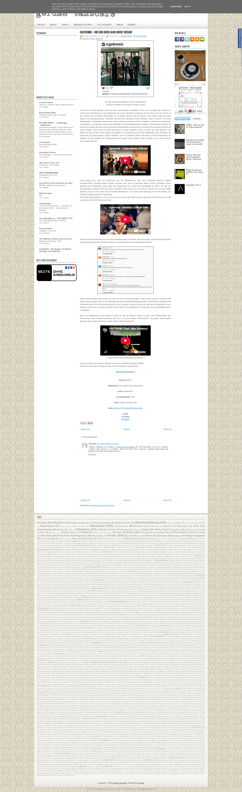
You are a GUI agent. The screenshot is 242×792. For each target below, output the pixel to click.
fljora (196, 771)
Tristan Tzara (147, 751)
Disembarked (109, 593)
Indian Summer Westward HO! (104, 636)
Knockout (78, 649)
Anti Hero (123, 552)
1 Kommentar (141, 36)
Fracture (39, 612)
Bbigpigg (200, 558)
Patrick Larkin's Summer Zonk (101, 686)
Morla (178, 669)
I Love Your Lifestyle (178, 632)
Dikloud (188, 591)
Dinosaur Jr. (197, 591)
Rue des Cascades (154, 701)
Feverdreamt (115, 608)
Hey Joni (177, 628)
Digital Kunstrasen (177, 591)
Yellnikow (105, 766)
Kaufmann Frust (108, 645)
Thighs (39, 743)
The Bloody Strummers (181, 725)
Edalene (189, 597)
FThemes (97, 789)
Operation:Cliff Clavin (44, 682)
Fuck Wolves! (182, 612)
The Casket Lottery (92, 727)
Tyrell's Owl (155, 753)
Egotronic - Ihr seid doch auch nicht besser (106, 32)
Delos (153, 586)
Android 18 (186, 550)
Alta (185, 547)
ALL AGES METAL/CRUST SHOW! (52, 221)
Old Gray (112, 680)
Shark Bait (176, 708)
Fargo (183, 606)
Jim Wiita (79, 641)
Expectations (189, 604)
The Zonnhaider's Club (126, 740)
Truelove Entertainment (61, 753)
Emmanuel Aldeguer (117, 602)
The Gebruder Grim (82, 730)
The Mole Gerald (90, 734)
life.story (70, 773)
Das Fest (51, 584)
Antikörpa (142, 552)
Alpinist (164, 547)
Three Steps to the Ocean (185, 743)
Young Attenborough (170, 766)
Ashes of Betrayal (176, 554)
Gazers (68, 617)
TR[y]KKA (47, 723)
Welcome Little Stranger (51, 762)
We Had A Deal (107, 760)
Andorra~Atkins (162, 550)
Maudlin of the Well (71, 664)
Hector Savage (44, 628)
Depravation (185, 586)
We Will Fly (149, 760)
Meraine (99, 667)
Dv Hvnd (178, 595)
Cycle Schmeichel (106, 582)
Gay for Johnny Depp (50, 617)
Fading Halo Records (104, 606)
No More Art (154, 675)
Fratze (80, 612)
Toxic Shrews (140, 749)
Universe (42, 756)
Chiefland (122, 573)
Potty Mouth (166, 690)
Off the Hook (56, 680)
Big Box (142, 560)
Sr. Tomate (185, 717)
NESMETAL (161, 671)
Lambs (76, 654)
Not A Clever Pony (43, 677)
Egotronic (99, 39)
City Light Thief (95, 575)
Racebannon (81, 695)
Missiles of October (99, 669)
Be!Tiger (39, 560)
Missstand (110, 669)
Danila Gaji (199, 582)
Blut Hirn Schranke (162, 563)
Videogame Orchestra (64, 758)
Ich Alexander (145, 634)
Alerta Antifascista (180, 545)
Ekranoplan (139, 599)
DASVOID (124, 582)
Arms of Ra (80, 554)
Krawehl (48, 651)
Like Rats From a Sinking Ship (65, 658)
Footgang (136, 610)
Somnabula (125, 714)
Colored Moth (91, 578)
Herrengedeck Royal (139, 628)
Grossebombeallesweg (197, 621)
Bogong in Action (197, 563)
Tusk (138, 753)
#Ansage (85, 523)
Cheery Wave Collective (76, 573)
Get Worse (153, 617)
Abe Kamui (180, 543)
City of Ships (106, 575)
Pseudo (103, 693)
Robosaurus (192, 699)
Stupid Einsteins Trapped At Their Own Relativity (61, 721)
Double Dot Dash (67, 595)
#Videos (90, 539)
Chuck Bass (58, 575)
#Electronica (182, 526)
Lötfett (144, 660)
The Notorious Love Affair (107, 734)
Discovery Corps (97, 593)
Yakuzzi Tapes (94, 766)
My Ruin (123, 671)
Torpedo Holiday (81, 749)
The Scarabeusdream (142, 736)
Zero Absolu (199, 769)
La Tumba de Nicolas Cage (176, 651)
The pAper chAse (142, 740)
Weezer (191, 760)
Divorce (181, 593)
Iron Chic (167, 636)
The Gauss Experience (66, 730)
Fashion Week (42, 608)
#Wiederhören (143, 539)
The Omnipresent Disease (139, 734)
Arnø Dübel (97, 554)
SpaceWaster (64, 717)
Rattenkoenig (134, 695)
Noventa (99, 677)
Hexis (160, 628)
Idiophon (167, 634)
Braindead (127, 565)
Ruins (177, 701)
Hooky (95, 630)
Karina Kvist (60, 645)
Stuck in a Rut (198, 719)
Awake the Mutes (156, 556)
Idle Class (177, 634)
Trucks (188, 751)
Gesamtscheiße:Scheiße (140, 617)
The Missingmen (77, 734)
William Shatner (68, 764)
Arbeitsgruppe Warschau (186, 552)
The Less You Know (159, 732)
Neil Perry (116, 673)
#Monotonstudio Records (101, 532)
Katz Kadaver (95, 645)
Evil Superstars (178, 604)
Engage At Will (164, 602)
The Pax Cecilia (185, 734)
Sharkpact (185, 708)
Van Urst (149, 756)
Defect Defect (132, 586)
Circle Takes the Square (72, 575)
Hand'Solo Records (43, 625)
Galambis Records (155, 615)
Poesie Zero (103, 690)
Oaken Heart (191, 677)
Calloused (61, 569)
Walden (156, 758)
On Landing (144, 680)
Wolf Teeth (187, 764)
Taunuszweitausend (167, 723)
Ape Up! (172, 552)
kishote (57, 773)
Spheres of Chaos (126, 717)
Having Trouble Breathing (189, 625)
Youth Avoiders (70, 769)
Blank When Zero (98, 563)
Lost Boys (92, 660)
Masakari (47, 664)
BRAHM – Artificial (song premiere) (52, 185)
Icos (154, 634)
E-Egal (77, 597)
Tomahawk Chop (188, 747)
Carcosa (200, 569)
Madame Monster (197, 660)
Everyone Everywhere (163, 604)
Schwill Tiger (138, 706)
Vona (103, 758)
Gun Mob (71, 623)
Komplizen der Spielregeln (146, 649)
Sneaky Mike (140, 712)
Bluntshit (150, 563)
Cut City (88, 582)
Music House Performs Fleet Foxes (86, 671)
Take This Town (89, 723)
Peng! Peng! (181, 686)
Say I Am (51, 706)
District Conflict (158, 593)
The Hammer (161, 730)
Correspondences (83, 580)
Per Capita (199, 686)
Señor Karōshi (121, 708)
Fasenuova (191, 606)
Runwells (48, 703)
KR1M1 (165, 643)
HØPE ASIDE (48, 632)
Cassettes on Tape (63, 571)
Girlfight (200, 617)
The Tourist (56, 740)
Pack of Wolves (42, 684)
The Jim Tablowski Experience (110, 732)
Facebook (127, 408)
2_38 (81, 541)
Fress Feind (128, 612)
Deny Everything (173, 586)
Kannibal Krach (200, 643)
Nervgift (157, 673)
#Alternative (58, 522)
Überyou (45, 775)
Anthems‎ (114, 552)
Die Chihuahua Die (194, 589)
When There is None (182, 762)
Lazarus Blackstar (153, 654)
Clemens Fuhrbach (127, 575)
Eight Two (90, 599)
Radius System (93, 695)
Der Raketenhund (43, 589)
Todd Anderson (67, 747)
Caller (39, 569)
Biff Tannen (124, 560)
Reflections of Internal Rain (46, 697)
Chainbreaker (148, 571)
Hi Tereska (186, 628)
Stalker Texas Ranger (60, 719)
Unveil (74, 756)
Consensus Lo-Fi (188, 578)
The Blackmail (167, 725)
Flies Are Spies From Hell (64, 610)
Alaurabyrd (149, 545)
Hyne (195, 630)
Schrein (113, 706)
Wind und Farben (89, 764)
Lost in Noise (112, 660)
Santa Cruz (177, 703)
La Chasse (143, 651)
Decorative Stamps (119, 586)
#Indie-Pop (160, 529)
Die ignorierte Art (129, 591)
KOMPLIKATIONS (155, 643)
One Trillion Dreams (196, 680)
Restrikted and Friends (158, 697)
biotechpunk (44, 142)
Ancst (93, 550)
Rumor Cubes (198, 701)
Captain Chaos (177, 569)
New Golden (52, 675)
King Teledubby (157, 647)
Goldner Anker (182, 619)
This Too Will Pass (118, 743)
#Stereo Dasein (64, 539)
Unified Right (201, 753)
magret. (77, 773)
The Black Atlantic (154, 725)
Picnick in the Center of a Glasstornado (159, 688)
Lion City (94, 658)
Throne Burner (46, 745)
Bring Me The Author (167, 565)
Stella (105, 719)
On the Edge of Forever (159, 680)
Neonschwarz (137, 673)
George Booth (100, 617)
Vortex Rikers (111, 758)
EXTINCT (85, 597)
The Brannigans (69, 727)
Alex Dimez (192, 545)
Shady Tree (148, 708)
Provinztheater (85, 693)
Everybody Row (148, 604)
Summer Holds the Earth (127, 721)
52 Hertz (134, 541)
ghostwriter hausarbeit (125, 447)
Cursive (80, 582)
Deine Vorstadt (144, 586)
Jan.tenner (182, 639)
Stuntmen (40, 721)
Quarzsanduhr (198, 693)
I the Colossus (122, 634)
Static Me (98, 719)
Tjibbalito (47, 747)
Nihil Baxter (74, 675)
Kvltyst (79, 651)
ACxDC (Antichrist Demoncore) (127, 543)
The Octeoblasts (122, 734)
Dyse (203, 595)
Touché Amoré (121, 749)
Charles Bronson (181, 571)
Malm (86, 662)
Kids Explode (119, 647)
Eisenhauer (123, 599)
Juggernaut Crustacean (81, 643)
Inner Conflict (134, 636)
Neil (109, 673)
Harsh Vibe (120, 625)
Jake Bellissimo (125, 639)
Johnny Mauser (49, 643)
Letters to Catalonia (153, 656)
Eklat (131, 599)
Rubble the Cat (140, 701)
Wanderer (187, 758)
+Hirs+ (163, 539)
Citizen (85, 575)
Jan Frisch (161, 639)
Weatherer (182, 760)
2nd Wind (89, 541)
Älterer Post (168, 429)
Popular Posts (182, 119)
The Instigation (83, 732)
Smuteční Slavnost (93, 712)
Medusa (200, 664)
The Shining (174, 736)
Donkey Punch (198, 593)
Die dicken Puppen (115, 591)
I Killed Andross (148, 632)
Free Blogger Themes (129, 789)
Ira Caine (144, 636)
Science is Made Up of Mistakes (155, 706)
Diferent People (164, 591)
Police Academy (114, 690)
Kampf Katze (188, 643)
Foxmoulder (192, 610)
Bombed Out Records (44, 565)
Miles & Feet (179, 667)
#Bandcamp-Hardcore (102, 523)
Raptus (124, 695)
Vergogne (190, 756)
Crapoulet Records (145, 580)
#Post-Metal (200, 532)
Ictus (159, 634)
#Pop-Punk (164, 532)
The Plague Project (78, 736)
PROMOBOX (131, 24)
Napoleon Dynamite (51, 673)
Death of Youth (52, 586)
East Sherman (126, 597)
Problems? (74, 693)
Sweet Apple (190, 721)
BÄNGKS (170, 567)
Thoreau (129, 743)
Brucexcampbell (64, 567)
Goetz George (152, 619)
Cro (177, 580)
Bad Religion (102, 558)
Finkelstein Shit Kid (189, 608)
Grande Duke (95, 621)
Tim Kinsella (160, 745)
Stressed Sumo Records (167, 719)
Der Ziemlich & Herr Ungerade (79, 589)
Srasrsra (193, 717)
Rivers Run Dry (159, 699)
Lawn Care (126, 654)
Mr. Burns (54, 671)
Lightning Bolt (187, 656)
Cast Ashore (75, 571)
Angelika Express (51, 552)
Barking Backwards (159, 558)
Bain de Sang (123, 558)
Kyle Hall (86, 651)
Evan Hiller (121, 604)
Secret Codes (188, 706)
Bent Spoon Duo (112, 560)
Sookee (152, 714)
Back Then (70, 558)
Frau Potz (97, 612)
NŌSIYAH (143, 677)
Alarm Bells (139, 545)
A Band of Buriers (183, 541)
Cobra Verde (166, 575)
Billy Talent (169, 560)
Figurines (160, 608)
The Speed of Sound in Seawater (98, 738)
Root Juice (85, 701)
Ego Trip (71, 599)
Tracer (149, 749)
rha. (95, 773)
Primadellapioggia (54, 693)
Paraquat (200, 684)
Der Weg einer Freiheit (58, 589)
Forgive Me (175, 610)
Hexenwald (152, 628)
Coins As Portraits (186, 575)
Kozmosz (194, 649)
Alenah (169, 545)
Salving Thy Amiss (165, 703)
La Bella (121, 651)
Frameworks (49, 612)
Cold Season (41, 578)
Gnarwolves (141, 619)
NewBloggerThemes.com (147, 789)
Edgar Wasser (61, 599)
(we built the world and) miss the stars (55, 183)
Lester (142, 656)
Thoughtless (138, 743)
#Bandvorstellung (146, 522)
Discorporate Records (68, 593)
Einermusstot (113, 599)
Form (183, 610)
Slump (74, 712)
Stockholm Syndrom (116, 719)
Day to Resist (115, 584)
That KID (101, 725)
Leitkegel (81, 656)
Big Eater (150, 560)
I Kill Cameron (135, 632)
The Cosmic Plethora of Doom (158, 727)
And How (101, 550)
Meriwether (108, 667)
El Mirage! (174, 599)
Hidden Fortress (197, 628)
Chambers (158, 571)
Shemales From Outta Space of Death (55, 710)
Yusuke (90, 769)
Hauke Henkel (140, 625)
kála (63, 773)
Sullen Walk (112, 721)
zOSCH (189, 773)
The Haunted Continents (176, 730)
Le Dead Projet (166, 654)
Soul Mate (174, 714)
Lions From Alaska (149, 658)
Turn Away (110, 753)
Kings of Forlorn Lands (172, 647)
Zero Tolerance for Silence (46, 771)
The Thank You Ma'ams (165, 738)
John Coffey (128, 641)
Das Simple (60, 584)
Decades (87, 586)
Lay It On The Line (138, 654)
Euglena (112, 604)
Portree (124, 690)
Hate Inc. (130, 625)
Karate (51, 645)
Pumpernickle (136, 693)
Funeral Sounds (56, 615)
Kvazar (63, 651)
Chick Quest (113, 573)
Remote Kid (106, 697)
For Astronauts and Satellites (151, 610)
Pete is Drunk (66, 688)
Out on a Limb (119, 682)
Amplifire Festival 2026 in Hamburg (52, 115)
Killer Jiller (137, 647)
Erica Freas (48, 604)
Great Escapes (117, 621)
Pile (40, 196)
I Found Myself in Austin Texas (92, 632)
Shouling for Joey (125, 710)
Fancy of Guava (149, 606)
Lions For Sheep (134, 658)
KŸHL (109, 651)
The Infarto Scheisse (68, 732)
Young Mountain (185, 766)
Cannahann (116, 569)
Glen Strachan (101, 619)
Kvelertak (71, 651)
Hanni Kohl (55, 625)
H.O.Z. (118, 623)
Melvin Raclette (70, 667)
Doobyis (46, 595)
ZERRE (97, 769)
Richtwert (92, 699)
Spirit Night (147, 717)
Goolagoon (53, 621)
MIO (150, 660)
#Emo (196, 526)
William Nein (56, 764)
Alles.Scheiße (140, 547)
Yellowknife (116, 766)
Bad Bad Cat (91, 558)
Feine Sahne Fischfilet (68, 608)
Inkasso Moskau (122, 636)
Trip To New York (135, 751)
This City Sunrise (63, 743)
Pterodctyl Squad (114, 693)
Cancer (107, 569)
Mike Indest (169, 667)
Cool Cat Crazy (69, 580)
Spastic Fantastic (86, 717)
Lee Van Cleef (200, 654)
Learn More (176, 6)
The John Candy (128, 732)
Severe (94, 708)
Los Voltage (71, 660)
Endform (154, 602)
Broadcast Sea (181, 565)
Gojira (161, 619)
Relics (97, 697)
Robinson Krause (180, 699)
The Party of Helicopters (170, 734)
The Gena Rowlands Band (100, 730)
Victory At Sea (49, 758)
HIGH (134, 623)
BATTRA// (199, 556)
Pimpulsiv (197, 688)
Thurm (65, 745)
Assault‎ (41, 556)
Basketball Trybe (188, 558)
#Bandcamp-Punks (122, 523)
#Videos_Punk (103, 539)
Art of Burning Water (117, 554)
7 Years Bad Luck (157, 541)
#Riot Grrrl (137, 536)
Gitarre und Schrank (43, 619)
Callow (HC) (71, 569)
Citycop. (115, 575)
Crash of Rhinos (159, 580)
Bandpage (117, 408)
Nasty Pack (63, 673)
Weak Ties (173, 760)
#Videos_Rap (116, 539)
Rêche (62, 703)
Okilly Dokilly (81, 680)
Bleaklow (110, 563)
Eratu (201, 602)
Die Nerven (74, 591)
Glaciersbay (73, 619)
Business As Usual (121, 567)
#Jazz (41, 532)
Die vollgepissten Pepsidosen (146, 591)
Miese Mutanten (157, 667)
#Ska (43, 539)
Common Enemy (138, 578)
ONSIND (176, 677)
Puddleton (126, 693)
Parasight (40, 686)
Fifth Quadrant (138, 608)
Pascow (72, 686)
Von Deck (96, 758)
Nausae (92, 673)
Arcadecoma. (63, 554)
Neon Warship (126, 673)
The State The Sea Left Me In (121, 738)
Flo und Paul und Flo (82, 610)
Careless (40, 571)
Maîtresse (117, 664)
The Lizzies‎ (185, 732)
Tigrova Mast (118, 745)
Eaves (146, 597)
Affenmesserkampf (55, 545)
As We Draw (130, 554)
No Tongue (164, 675)
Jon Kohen (67, 643)
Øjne (38, 775)
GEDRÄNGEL (102, 615)
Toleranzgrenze (140, 747)
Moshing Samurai (42, 671)
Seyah (112, 708)
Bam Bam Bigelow (137, 558)
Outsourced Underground (145, 682)
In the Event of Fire (61, 636)
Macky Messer (184, 660)
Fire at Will (50, 610)
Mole (154, 669)
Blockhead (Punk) (139, 563)
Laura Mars (116, 654)
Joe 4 (108, 641)
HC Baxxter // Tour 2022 (48, 175)
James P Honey (137, 639)
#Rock (149, 535)
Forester (166, 610)
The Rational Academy (109, 736)
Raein (103, 695)
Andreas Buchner (175, 550)
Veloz (175, 756)
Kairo (172, 643)
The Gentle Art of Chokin (119, 730)
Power (174, 690)
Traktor (178, 749)
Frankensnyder (71, 612)
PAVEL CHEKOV (171, 682)
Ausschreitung (118, 556)
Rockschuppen (126, 36)
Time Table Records (183, 745)
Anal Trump (77, 550)
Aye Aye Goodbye (180, 556)
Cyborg (96, 582)
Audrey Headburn (92, 556)
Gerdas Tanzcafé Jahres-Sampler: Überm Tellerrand (193, 157)
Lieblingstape (45, 203)
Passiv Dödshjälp (83, 686)
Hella (64, 628)
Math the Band (58, 664)
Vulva (126, 758)
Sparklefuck (74, 717)
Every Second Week (133, 604)
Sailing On (142, 703)
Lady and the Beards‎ (46, 654)
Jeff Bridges (199, 639)
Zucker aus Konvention (90, 771)
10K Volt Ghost (200, 539)
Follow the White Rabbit (112, 610)
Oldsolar (128, 680)
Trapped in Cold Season (51, 751)
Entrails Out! (193, 602)
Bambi (148, 558)
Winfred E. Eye (102, 764)
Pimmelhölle (187, 688)
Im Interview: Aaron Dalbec (49, 165)
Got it (187, 6)
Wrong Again (71, 766)
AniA (61, 552)
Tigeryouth (108, 745)
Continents (201, 578)
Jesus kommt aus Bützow (65, 641)
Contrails (42, 580)
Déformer (53, 597)
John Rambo (180, 641)
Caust (100, 571)
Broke (191, 565)
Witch (147, 764)
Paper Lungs (161, 684)
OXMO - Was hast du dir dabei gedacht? (195, 126)
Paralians (191, 684)
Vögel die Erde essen (137, 758)
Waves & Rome (42, 760)
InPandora (88, 636)
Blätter (173, 563)
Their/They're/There (165, 740)
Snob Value (150, 712)
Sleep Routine (198, 710)
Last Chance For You (97, 654)
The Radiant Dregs (93, 736)
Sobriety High (161, 712)
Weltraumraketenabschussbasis (72, 762)
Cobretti (175, 575)
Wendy (87, 762)
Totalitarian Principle (108, 749)
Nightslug (65, 675)
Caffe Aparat (187, 567)
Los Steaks (61, 660)
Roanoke (169, 699)
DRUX (144, 582)
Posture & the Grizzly (152, 690)
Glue (133, 619)
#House (136, 530)
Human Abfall (150, 630)
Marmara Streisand (173, 662)
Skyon (181, 710)
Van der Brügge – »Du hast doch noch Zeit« (55, 155)
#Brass (169, 523)
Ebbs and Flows (155, 597)
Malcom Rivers (63, 662)
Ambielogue (67, 550)
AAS (112, 543)
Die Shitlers (92, 591)
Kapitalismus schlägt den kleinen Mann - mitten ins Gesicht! (195, 142)
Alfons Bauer (56, 547)
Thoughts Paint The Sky (152, 743)
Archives (196, 119)
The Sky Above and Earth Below (53, 738)
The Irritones (94, 732)
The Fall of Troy (197, 727)
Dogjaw (188, 593)
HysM (201, 630)
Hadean (172, 623)
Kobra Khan (104, 649)
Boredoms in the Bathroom (63, 565)
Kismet (198, 647)
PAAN (161, 682)
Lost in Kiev (101, 660)
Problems (65, 693)
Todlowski (107, 747)
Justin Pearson (131, 643)
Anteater (105, 552)
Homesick (77, 630)
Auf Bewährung (105, 556)
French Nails (107, 612)
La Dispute (152, 651)
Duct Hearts (141, 595)
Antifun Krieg (132, 552)
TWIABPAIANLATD (59, 723)
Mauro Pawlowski (85, 664)
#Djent (84, 526)
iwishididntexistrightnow (44, 773)
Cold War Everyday (54, 578)
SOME (84, 703)
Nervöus (165, 673)
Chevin (104, 573)
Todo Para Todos (118, 747)
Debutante (78, 586)
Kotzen (186, 649)
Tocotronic (56, 747)
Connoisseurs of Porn (174, 578)
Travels (77, 751)
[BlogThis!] (83, 423)
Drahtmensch (107, 595)
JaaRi (91, 639)
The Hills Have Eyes (193, 730)
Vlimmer (87, 758)
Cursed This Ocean (69, 582)
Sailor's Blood (152, 703)
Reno (114, 697)
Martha (200, 662)
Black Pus (51, 563)
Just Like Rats (106, 643)
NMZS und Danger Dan (175, 671)
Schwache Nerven (125, 706)
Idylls (184, 634)
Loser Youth (82, 660)
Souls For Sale (198, 714)
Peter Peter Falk (100, 688)
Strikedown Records (184, 719)
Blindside (119, 563)
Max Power (97, 664)
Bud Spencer (108, 567)
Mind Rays (199, 667)
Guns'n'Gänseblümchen (84, 623)
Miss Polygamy (85, 669)
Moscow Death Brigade (195, 669)
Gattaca (197, 615)
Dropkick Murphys (119, 595)
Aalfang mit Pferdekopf (165, 543)
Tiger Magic (98, 745)
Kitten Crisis (51, 649)
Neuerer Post (85, 429)
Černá (52, 775)
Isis (204, 636)
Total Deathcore (94, 749)
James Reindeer (150, 639)
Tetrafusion (91, 725)
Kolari (120, 649)
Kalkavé (179, 643)
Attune (81, 556)
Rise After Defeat (134, 699)
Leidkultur (73, 656)
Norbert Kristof (198, 675)
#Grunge (60, 530)
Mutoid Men (114, 671)
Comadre (121, 578)
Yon (134, 766)
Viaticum (39, 758)
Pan (135, 684)
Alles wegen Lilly (128, 547)
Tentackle (60, 725)
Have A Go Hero (173, 625)
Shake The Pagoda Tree (162, 708)
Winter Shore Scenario (130, 764)
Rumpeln (40, 703)
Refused (83, 697)
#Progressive (80, 535)
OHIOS (168, 677)
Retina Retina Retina (182, 697)
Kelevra (177, 645)
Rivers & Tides (147, 699)
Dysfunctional (43, 597)
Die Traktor (103, 591)
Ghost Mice (172, 617)
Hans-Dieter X (66, 625)
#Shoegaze (177, 536)
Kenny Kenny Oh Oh (46, 647)
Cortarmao (95, 580)
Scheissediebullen (70, 706)
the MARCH (116, 773)
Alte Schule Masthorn (196, 547)
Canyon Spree (153, 569)
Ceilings (114, 571)
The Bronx (80, 727)
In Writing (49, 636)
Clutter (158, 575)
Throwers (57, 745)
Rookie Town (75, 701)
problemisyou (87, 773)
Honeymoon (86, 630)
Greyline (141, 621)
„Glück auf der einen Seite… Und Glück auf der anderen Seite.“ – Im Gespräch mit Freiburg (55, 208)
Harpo (90, 625)
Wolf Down (177, 764)
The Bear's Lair (141, 725)
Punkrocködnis (45, 229)
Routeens (129, 701)
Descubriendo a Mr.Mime (135, 589)
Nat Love (73, 673)
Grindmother (163, 621)
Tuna (81, 753)
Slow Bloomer (50, 712)
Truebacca (46, 753)
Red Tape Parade (186, 695)
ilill (202, 771)
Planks (89, 690)
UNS (163, 753)
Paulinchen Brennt (131, 686)
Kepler (70, 647)
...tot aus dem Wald (185, 539)
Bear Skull (66, 560)
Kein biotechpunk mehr (48, 144)
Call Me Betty (198, 567)
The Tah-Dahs (150, 738)
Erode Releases (76, 604)
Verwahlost (199, 756)
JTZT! (84, 639)
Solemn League (48, 714)
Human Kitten (173, 630)
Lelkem (97, 656)
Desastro (121, 589)
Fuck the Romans (42, 615)
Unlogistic (50, 756)
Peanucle (156, 686)
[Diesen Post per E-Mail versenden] (81, 423)
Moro (183, 669)
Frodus (146, 612)
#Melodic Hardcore (69, 532)
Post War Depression (136, 690)
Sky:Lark (173, 710)
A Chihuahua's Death (198, 541)
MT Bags (165, 660)
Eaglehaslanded (97, 597)
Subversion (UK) (101, 721)
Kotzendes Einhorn (47, 152)
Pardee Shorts (52, 686)
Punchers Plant (156, 693)
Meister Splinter (58, 667)
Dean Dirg (160, 584)
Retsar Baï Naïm (197, 697)
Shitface (83, 710)
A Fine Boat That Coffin (47, 543)
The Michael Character (62, 734)
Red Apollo (173, 695)
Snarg (117, 712)
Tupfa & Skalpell (90, 753)
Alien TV (75, 547)
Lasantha (118, 789)
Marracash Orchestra (189, 662)
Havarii (162, 625)
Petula (110, 688)
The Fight (53, 730)
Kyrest (94, 651)
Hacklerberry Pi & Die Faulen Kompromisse (153, 623)
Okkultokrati (102, 680)
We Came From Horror (72, 760)
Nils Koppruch (97, 675)
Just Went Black (119, 643)
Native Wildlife (82, 673)
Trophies (166, 751)
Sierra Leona (146, 710)
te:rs (108, 773)
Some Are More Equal (99, 714)
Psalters (95, 693)
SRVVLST (92, 703)
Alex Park (46, 547)
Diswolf (167, 593)
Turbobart (101, 753)
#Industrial (201, 530)
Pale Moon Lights (114, 684)
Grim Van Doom (152, 621)
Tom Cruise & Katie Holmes (156, 747)
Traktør (185, 749)
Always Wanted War (44, 550)
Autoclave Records (142, 556)
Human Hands (162, 630)
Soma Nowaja (84, 714)
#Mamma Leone (54, 532)
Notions (74, 677)
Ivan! (53, 639)
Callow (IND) (81, 569)
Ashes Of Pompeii (162, 554)
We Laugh (119, 760)
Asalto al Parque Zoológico (145, 554)
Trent (118, 751)
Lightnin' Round (175, 656)
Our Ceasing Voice (89, 682)
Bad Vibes (112, 558)
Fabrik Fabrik (90, 606)
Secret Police (61, 708)
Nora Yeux (187, 675)
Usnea (127, 756)
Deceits (94, 586)
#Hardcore (83, 529)
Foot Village (127, 610)
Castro (84, 571)
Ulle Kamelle (171, 753)
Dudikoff (150, 595)
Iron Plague (176, 636)
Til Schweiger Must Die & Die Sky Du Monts (139, 745)
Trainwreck (169, 749)
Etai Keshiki (103, 604)
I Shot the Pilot (65, 634)
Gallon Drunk (168, 615)
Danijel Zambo (187, 582)
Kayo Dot (119, 645)
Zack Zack (106, 769)
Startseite (41, 24)
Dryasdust (131, 595)
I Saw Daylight (53, 634)
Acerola (200, 543)
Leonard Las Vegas (108, 656)
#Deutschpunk (47, 526)
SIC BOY (76, 703)
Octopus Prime (44, 680)
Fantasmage (161, 606)
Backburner (80, 558)
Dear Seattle (170, 584)
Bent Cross (100, 560)
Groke (172, 621)
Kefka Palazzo (136, 645)
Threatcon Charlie (169, 743)
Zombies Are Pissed (72, 771)
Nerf (145, 673)
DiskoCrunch (120, 593)
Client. (151, 575)
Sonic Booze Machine (139, 714)
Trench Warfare (110, 751)
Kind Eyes (146, 647)
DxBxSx (196, 595)
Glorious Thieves (114, 619)
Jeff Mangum (41, 641)
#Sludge (51, 539)
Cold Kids (198, 575)
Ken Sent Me (200, 645)
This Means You (104, 743)
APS (147, 543)
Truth (75, 753)
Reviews (66, 24)
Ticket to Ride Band (75, 745)
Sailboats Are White (130, 703)
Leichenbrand (62, 656)
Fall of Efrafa (136, 606)
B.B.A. (190, 556)
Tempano (200, 723)
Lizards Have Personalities (166, 658)
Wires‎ (141, 764)
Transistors (193, 749)
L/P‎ (115, 651)
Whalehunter (125, 762)
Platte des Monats (104, 24)
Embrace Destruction (77, 602)
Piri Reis (47, 690)
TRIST (39, 723)
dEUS (158, 771)
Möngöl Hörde (143, 671)
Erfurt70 (39, 604)
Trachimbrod (158, 749)
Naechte (195, 671)
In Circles (198, 634)
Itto (48, 639)
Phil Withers (140, 688)
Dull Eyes (170, 595)
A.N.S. (106, 543)
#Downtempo (119, 526)
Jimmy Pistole (99, 641)
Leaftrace (177, 654)
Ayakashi (168, 556)
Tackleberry (71, 723)
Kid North (87, 647)
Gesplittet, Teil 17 (193, 185)
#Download (97, 525)
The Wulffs (104, 740)
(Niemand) (155, 539)
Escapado (93, 604)
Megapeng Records (43, 667)
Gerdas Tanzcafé (119, 783)
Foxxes (200, 610)
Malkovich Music (76, 662)
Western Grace (97, 762)
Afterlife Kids (68, 545)
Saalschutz (101, 703)
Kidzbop (129, 647)
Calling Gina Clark (49, 569)
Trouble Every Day (178, 751)
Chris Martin (193, 573)
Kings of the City (188, 647)
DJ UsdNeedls (134, 582)
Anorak (67, 552)
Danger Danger (174, 582)
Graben (75, 621)
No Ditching (126, 675)
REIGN (53, 695)
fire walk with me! (186, 771)
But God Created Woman (138, 567)
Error (85, 604)
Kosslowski (170, 649)
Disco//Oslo (55, 593)
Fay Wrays (54, 608)
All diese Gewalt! (103, 547)
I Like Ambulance (162, 632)
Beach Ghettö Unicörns (52, 560)
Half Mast (189, 623)
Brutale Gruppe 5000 (93, 567)
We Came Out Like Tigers (90, 760)
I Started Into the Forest (81, 634)
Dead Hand (126, 584)
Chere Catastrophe (92, 573)
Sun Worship (141, 721)
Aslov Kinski (201, 554)
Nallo (40, 673)
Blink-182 (127, 563)
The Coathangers (140, 727)
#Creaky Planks (200, 523)
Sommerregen (114, 714)
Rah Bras (110, 695)
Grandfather (106, 621)
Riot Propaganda (114, 699)
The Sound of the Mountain (75, 738)
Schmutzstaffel (83, 706)
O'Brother (161, 677)
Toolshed (56, 749)
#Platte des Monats (148, 532)
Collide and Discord (78, 578)
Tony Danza (47, 749)
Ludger (137, 660)
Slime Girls (40, 712)
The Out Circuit (155, 734)
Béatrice (178, 567)
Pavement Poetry (145, 686)
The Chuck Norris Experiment (122, 727)
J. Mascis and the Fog (73, 639)
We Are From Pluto (56, 760)
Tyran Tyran (146, 753)
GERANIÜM (113, 615)
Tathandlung (155, 723)
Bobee (180, 563)
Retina (171, 697)
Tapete (136, 723)
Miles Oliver (189, 667)
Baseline (178, 558)
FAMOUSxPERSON (60, 606)
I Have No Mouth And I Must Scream (117, 632)
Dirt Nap (46, 593)
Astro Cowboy (59, 556)
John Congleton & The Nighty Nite (145, 641)
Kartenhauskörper (72, 645)
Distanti (136, 593)
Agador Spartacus (81, 545)
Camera (99, 569)
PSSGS (200, 682)
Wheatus (169, 762)
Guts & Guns (98, 623)
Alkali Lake (91, 547)
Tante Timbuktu (127, 723)
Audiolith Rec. (137, 408)
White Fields (196, 762)
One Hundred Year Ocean (178, 680)
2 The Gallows (57, 541)
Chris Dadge (182, 573)
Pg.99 (132, 688)
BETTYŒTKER (59, 558)
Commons (150, 578)
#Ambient (74, 523)
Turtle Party (120, 753)
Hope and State (105, 630)
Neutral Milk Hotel (183, 673)
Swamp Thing (179, 721)
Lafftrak (58, 654)
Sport (177, 717)
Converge (59, 580)
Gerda (110, 617)
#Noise (129, 532)
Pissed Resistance (64, 690)
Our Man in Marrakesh (104, 682)
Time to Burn (196, 745)
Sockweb (171, 712)
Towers (131, 749)
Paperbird (171, 684)
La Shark (162, 651)
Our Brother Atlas (74, 682)
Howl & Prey (128, 630)
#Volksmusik (128, 539)
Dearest (179, 584)
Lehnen (52, 656)
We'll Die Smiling (162, 760)
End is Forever (143, 602)
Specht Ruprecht (101, 717)
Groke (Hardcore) (182, 621)
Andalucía (151, 550)
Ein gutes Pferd (101, 599)
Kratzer (41, 651)
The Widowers (92, 740)
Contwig (50, 580)
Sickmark (136, 710)
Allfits (149, 547)
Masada (39, 664)
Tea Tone (180, 723)
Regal (91, 697)
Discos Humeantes (84, 593)
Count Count (106, 580)
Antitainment (163, 552)
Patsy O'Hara (118, 686)
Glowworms (125, 619)
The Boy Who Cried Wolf (53, 727)
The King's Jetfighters (143, 732)
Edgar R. (51, 599)
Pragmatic (192, 690)
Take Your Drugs (102, 723)
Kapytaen (42, 645)
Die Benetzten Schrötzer (177, 589)
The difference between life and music (55, 239)
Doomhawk (55, 595)
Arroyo (106, 554)
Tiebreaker (88, 745)
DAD (116, 582)
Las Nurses (84, 654)
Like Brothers (198, 656)
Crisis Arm (170, 580)
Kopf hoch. (161, 649)
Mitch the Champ (121, 669)
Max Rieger (107, 664)
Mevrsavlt (118, 667)
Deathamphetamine (65, 586)
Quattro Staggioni (43, 695)
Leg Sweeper (43, 656)
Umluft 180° (190, 753)
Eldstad (182, 599)
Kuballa (56, 651)
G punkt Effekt (90, 615)
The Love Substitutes (198, 732)
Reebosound (199, 695)
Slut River (82, 712)
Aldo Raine (159, 545)
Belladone (91, 560)
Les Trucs (134, 656)
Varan (169, 756)
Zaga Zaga (115, 769)
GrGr (68, 621)
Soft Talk (190, 712)
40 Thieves (98, 541)
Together (129, 747)
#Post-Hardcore (181, 532)
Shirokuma (74, 710)
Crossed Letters (46, 102)
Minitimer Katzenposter (44, 669)
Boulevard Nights (95, 565)
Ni (59, 675)
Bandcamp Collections (83, 24)
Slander (188, 710)
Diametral (163, 589)
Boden (187, 563)
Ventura (182, 756)
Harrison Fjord (110, 625)
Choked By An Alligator (143, 573)
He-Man (202, 625)
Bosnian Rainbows (81, 565)
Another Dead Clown (79, 552)
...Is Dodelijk (171, 539)
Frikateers (138, 612)
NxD (135, 677)
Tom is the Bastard (174, 747)
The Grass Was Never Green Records (142, 730)
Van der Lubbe (159, 756)
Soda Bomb (181, 712)
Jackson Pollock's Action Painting (106, 639)
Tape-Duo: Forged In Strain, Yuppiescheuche (56, 105)
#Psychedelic (97, 536)
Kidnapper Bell (107, 647)
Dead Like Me (137, 584)
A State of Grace (63, 543)
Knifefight (70, 649)
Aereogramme (41, 545)
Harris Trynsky (98, 625)
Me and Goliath (139, 664)
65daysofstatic (144, 541)
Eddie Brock (199, 597)
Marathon (148, 662)
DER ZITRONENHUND (48, 173)
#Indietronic (189, 530)
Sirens (166, 710)
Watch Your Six (198, 758)
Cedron (107, 571)
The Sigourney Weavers (188, 736)
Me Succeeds (126, 664)
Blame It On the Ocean (82, 563)
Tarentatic (145, 723)
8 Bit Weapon (170, 541)
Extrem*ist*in (47, 606)
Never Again (196, 673)
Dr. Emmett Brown (94, 595)
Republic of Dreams (134, 697)
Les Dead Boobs (122, 656)
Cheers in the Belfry (59, 573)
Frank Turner (59, 612)
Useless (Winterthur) (116, 756)
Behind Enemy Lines (78, 560)
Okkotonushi (92, 680)
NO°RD (187, 671)
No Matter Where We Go (140, 675)
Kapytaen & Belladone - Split (50, 241)
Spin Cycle (138, 717)
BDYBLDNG (47, 558)
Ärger (196, 773)
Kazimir (126, 645)
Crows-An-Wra (194, 580)
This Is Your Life (91, 743)
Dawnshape (104, 584)
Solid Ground (72, 714)
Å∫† (202, 773)
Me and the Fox (151, 664)
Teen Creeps (190, 723)
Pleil (95, 690)
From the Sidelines (157, 612)
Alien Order (66, 547)
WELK (149, 758)
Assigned (50, 556)
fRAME (175, 771)
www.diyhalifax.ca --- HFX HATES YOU (55, 218)
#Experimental (44, 529)
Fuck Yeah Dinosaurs (196, 612)
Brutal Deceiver (77, 567)
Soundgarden (41, 717)
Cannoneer (142, 569)
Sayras (59, 706)
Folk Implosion (97, 610)
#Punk (92, 39)
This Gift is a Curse (77, 743)
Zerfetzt (190, 769)
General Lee (78, 617)
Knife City (61, 649)
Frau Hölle (88, 612)
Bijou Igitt (159, 560)
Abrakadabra (191, 543)
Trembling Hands (96, 751)
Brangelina (136, 565)
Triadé (125, 751)
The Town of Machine (69, 740)
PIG (194, 682)
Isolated (41, 639)
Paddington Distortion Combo (67, 684)
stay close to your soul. (49, 163)
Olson (136, 680)
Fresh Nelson (117, 612)
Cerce (139, 571)
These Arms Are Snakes (182, 740)
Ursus (97, 756)
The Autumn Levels (127, 725)
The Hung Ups (54, 732)
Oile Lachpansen (68, 680)
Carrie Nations (49, 571)
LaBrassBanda (192, 651)
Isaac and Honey (188, 636)
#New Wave (117, 532)
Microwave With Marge (142, 667)
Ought (64, 682)
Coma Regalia (110, 578)
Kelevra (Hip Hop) (188, 645)
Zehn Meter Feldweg (128, 769)
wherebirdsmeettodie (177, 773)
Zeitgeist (148, 769)
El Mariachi (165, 599)
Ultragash (181, 753)
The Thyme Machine (198, 738)
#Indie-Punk (176, 530)
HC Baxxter (126, 623)
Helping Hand (72, 628)
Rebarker (164, 695)
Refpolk (59, 697)
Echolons (166, 597)
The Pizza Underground (62, 736)
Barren (170, 558)
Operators (56, 682)
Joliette (59, 643)
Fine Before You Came (173, 608)
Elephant (191, 599)
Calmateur (91, 569)
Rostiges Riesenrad (117, 701)
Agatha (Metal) (104, 545)
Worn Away (45, 766)
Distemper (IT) (146, 593)
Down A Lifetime (80, 595)
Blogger (141, 783)
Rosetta (106, 701)
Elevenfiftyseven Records (51, 602)
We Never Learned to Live (133, 760)
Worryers (55, 766)
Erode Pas (64, 604)
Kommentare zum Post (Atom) (102, 505)
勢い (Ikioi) (68, 775)
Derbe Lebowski (97, 589)
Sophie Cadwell (163, 714)
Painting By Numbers (99, 684)
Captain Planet (190, 569)
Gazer (62, 617)
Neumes (173, 673)
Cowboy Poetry (131, 580)
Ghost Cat (163, 617)
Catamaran (92, 571)
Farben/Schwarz (173, 606)
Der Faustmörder (197, 586)
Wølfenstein (82, 766)
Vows (120, 758)
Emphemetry (132, 602)
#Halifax (70, 530)
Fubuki (173, 612)
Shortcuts (114, 710)
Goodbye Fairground (196, 619)
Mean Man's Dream (179, 664)
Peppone (190, 686)
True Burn (196, 751)
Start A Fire (87, 719)
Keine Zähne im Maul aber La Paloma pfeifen (158, 645)
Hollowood (56, 630)
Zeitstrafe (157, 769)
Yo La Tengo (126, 766)
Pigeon (177, 688)
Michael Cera (127, 667)
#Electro (86, 39)
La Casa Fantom (131, 651)
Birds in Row (189, 560)
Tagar (79, 723)
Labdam (202, 651)
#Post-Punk (46, 535)
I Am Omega (75, 632)
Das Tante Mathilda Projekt (75, 584)
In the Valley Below (76, 636)
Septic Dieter (86, 708)
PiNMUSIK (119, 24)
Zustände (104, 771)
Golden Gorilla (170, 619)
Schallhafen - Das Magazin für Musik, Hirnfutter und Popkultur (55, 250)
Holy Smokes (66, 630)
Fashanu (200, 606)
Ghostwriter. (182, 617)
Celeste (122, 571)
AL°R (142, 543)
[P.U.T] (112, 771)
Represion (121, 697)
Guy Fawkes (109, 623)
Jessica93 (51, 641)
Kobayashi (87, 649)
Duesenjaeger (159, 595)
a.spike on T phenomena (125, 771)
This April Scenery (49, 743)
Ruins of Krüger (187, 701)
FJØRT (72, 606)
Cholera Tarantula (159, 573)
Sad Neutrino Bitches (114, 703)
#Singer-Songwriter (195, 535)
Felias (80, 608)
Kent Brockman (60, 647)
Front (167, 612)
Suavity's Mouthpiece (86, 721)
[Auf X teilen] (86, 423)
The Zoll (114, 740)
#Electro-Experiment (151, 526)
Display (129, 593)
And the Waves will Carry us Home (134, 550)
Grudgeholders (44, 623)
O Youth (152, 677)
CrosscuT (184, 580)
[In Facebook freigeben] (89, 423)
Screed (170, 706)
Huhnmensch (139, 630)
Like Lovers (41, 658)
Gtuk (63, 623)
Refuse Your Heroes (71, 697)
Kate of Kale (85, 645)
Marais (140, 662)
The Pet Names (198, 734)
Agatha (93, 545)
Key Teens (78, 647)
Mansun (132, 662)
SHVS (69, 703)
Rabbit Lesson (69, 695)
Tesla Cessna (81, 725)
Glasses (91, 619)
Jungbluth (95, 643)
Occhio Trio (201, 677)
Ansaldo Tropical (94, 552)
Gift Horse (192, 617)
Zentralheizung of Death (177, 769)
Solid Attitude (61, 714)
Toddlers (77, 747)
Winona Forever (115, 764)
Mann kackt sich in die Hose (116, 662)
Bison (197, 560)
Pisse (54, 690)
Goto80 (62, 621)
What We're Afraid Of (157, 762)
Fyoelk (81, 615)
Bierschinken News (47, 113)
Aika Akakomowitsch (117, 545)
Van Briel (141, 756)
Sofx (196, 712)
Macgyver (174, 660)
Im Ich (191, 634)
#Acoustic (42, 522)
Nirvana (117, 675)
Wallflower (164, 758)
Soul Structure (185, 714)
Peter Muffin (89, 688)
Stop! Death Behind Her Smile (136, 719)
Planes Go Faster (78, 690)
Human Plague (186, 630)
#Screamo (162, 535)
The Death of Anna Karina (179, 727)
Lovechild (122, 660)
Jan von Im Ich (172, 639)
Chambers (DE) (169, 571)
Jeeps (191, 639)
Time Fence (170, 745)
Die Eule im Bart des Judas (59, 591)
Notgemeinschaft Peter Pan (60, 677)
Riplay (124, 699)
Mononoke (170, 669)
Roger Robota (55, 701)
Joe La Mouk (117, 641)
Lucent (130, 660)
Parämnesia (63, 686)
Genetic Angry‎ (88, 617)
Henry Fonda (85, 628)
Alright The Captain (175, 547)
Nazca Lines (101, 673)
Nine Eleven (108, 675)
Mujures (62, 671)
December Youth (105, 586)
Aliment (83, 547)
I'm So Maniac (134, 634)
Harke (83, 625)
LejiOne (89, 656)
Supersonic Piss (153, 721)
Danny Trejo (41, 584)
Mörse (153, 671)
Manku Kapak (96, 662)
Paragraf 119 (181, 684)
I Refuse (199, 632)
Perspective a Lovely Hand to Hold (48, 688)
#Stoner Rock (77, 539)
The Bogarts (196, 725)
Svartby (163, 721)
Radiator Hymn (45, 193)
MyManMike (132, 671)
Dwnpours (188, 595)
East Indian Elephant (112, 597)
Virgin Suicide (78, 758)
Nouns (81, 677)
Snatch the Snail (128, 712)
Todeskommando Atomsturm (92, 747)
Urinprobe (90, 756)
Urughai (104, 756)
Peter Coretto (77, 688)
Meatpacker (191, 664)
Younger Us (41, 769)
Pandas (141, 684)
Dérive (61, 597)
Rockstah (45, 701)
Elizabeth (65, 602)
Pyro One (175, 693)
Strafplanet (152, 719)
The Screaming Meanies (159, 736)
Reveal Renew (41, 699)
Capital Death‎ (165, 569)
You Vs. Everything (145, 766)
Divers (174, 593)
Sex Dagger (103, 708)
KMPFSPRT (143, 643)
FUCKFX (80, 606)
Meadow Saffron (164, 664)
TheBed (153, 740)
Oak (183, 677)
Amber (57, 550)
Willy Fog (78, 764)
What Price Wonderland (139, 762)
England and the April (179, 602)
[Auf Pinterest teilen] (91, 423)
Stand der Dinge (75, 719)
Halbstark (180, 623)
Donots (39, 595)
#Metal (84, 532)
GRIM (121, 615)
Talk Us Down (114, 723)
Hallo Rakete (199, 623)
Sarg (185, 703)
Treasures (85, 751)
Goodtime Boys (42, 621)
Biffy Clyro (134, 560)
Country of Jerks (118, 580)
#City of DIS (188, 523)
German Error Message (121, 617)
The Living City (174, 732)
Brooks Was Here (50, 567)
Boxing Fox (107, 565)
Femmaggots (95, 608)
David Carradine (92, 584)
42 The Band (108, 541)
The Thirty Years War (182, 738)
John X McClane (192, 641)
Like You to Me (84, 658)
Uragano (81, 756)
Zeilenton (140, 769)
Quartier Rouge (186, 693)
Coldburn (66, 578)
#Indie (145, 529)
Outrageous (130, 682)
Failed (115, 606)
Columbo (101, 578)
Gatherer (178, 615)
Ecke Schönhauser (178, 597)
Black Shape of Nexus (65, 563)
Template (40, 725)
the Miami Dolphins (128, 773)
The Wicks (82, 740)
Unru (57, 756)
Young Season (198, 766)
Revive (51, 699)
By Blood (152, 567)
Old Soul (120, 680)
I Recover (191, 632)
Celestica (130, 571)
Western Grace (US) (111, 762)
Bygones (161, 567)
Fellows (86, 608)
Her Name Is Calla (100, 628)
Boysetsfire (117, 565)
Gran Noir (84, 621)
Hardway (76, 625)
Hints (48, 630)
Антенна (60, 775)
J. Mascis (60, 639)
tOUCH (101, 773)
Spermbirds (114, 717)
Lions (102, 658)
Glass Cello (82, 619)
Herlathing (112, 628)
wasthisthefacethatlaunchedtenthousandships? (152, 773)
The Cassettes (105, 727)
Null (130, 677)
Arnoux (89, 554)
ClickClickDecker (141, 575)
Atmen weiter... (72, 556)
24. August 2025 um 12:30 (107, 444)
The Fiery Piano (42, 730)
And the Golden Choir (113, 550)
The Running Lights (125, 736)
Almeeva (156, 547)
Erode (57, 604)
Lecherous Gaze (187, 654)
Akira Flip (130, 545)
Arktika (72, 554)
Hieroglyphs (41, 630)
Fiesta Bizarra (126, 608)
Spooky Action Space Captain (163, 717)
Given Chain (57, 619)
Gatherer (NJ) (187, 615)
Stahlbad (47, 719)
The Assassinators (112, 725)
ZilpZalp (60, 771)
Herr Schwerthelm (124, 628)
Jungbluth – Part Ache (47, 231)
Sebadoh (179, 706)
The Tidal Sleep (44, 740)
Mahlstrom (52, 662)
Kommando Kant (130, 649)
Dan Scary (152, 582)
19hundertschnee (45, 541)
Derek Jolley (111, 589)
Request (146, 697)
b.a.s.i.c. (140, 771)
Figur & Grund (150, 608)
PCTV (181, 682)
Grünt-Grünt (55, 623)
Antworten (92, 454)
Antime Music (152, 552)
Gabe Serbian (130, 615)
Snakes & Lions (107, 712)
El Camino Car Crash (152, 599)
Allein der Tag (115, 547)
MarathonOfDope (159, 662)
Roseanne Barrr (96, 701)
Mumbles (70, 671)
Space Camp (52, 717)
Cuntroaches (56, 582)
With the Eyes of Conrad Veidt (162, 764)
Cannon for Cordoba (129, 569)
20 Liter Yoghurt (71, 541)
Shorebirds (104, 710)
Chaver (47, 573)
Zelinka (164, 769)
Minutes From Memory (61, 669)
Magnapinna (41, 662)
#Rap (127, 536)
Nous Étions (90, 677)
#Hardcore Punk (107, 529)
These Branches (197, 740)
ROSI (60, 695)
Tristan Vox (157, 751)
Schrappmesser (104, 706)
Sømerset (200, 721)
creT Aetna (149, 771)
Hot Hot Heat (117, 630)
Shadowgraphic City (135, 708)
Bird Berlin (178, 560)
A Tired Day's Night (78, 543)
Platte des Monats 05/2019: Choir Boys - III (195, 172)
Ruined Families (168, 701)
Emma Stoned (102, 602)
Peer (172, 686)
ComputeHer (160, 578)
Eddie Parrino (41, 599)
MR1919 (157, 660)
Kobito (95, 649)
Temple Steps (50, 725)
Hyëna (39, 632)
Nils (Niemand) (85, 675)
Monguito (161, 669)
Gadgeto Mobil (142, 615)
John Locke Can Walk (166, 641)
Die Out (83, 591)
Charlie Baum (194, 571)
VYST (134, 756)
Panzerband (151, 684)
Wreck (62, 766)
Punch (146, 693)
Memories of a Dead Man (86, 667)
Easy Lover (137, 597)
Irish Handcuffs (155, 636)
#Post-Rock (63, 535)
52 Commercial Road (122, 541)
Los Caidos (51, 660)
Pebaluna (165, 686)
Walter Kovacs (175, 758)
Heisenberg (55, 628)
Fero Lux (105, 608)
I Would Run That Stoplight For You (103, 634)
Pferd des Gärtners (121, 688)
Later (108, 654)
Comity (129, 578)
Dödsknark (69, 597)
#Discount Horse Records (69, 526)
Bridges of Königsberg (150, 565)
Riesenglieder (101, 699)
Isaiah (198, 636)
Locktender (193, 658)
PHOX (188, 682)
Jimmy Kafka (88, 641)
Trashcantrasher (67, 751)
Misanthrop (74, 669)
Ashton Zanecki (190, 554)
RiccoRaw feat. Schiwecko (77, 699)
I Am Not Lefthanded (62, 632)
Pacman (52, 684)
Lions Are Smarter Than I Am (116, 658)
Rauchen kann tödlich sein (150, 695)
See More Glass (73, 708)
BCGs (39, 558)
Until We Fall (66, 756)
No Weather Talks (176, 675)
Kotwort (179, 649)
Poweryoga (182, 690)
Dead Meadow (149, 584)
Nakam (203, 671)
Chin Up (130, 573)
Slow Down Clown (63, 712)
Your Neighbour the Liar (54, 769)
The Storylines (138, 738)
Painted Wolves (84, 684)
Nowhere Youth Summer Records (115, 677)
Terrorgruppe (70, 725)
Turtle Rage (130, 753)
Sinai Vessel (157, 710)
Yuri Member (81, 769)
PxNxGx (166, 693)
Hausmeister (153, 625)
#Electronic (167, 526)
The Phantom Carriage (44, 736)
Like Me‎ (50, 658)
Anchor (85, 550)
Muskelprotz (104, 671)
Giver (65, 619)
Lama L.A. (67, 654)
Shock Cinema (93, 710)
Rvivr (55, 703)
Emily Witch (91, 602)
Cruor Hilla (45, 582)
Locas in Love (182, 658)
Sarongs (192, 703)
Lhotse (165, 656)
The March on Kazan (46, 734)
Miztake (147, 669)
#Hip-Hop (125, 530)
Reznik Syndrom (61, 699)
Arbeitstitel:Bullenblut (50, 554)
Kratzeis (202, 649)
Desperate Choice (151, 589)
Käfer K (101, 651)
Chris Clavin (172, 573)
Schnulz (93, 706)
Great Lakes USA (130, 621)
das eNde (166, 771)
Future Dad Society (70, 615)
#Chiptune (178, 523)
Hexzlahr (168, 628)
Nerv (151, 673)
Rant (117, 695)
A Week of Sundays (94, 543)
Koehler (113, 649)
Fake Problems (125, 606)
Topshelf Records (67, 749)
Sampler (54, 24)
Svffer (170, 721)
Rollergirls (65, 701)
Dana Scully (162, 582)
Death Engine (189, 584)
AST (153, 543)
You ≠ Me (158, 766)
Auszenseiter (129, 556)
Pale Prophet (126, 684)
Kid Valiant (96, 647)
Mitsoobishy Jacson (136, 669)
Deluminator (162, 586)
